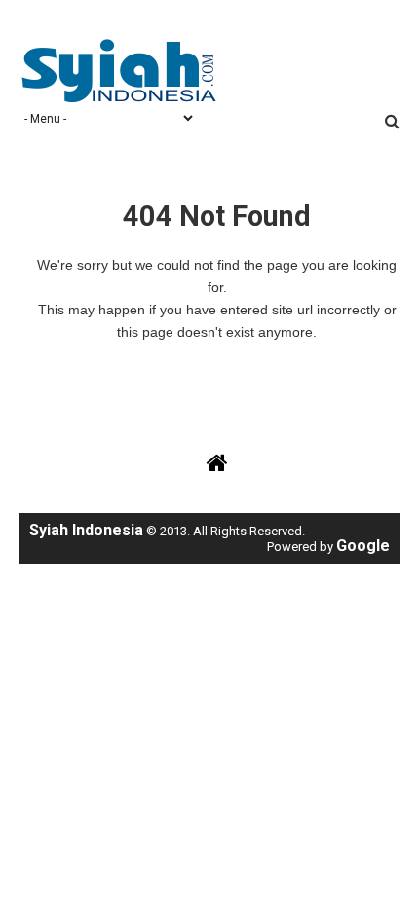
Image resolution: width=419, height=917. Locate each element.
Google (363, 545)
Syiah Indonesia (86, 530)
